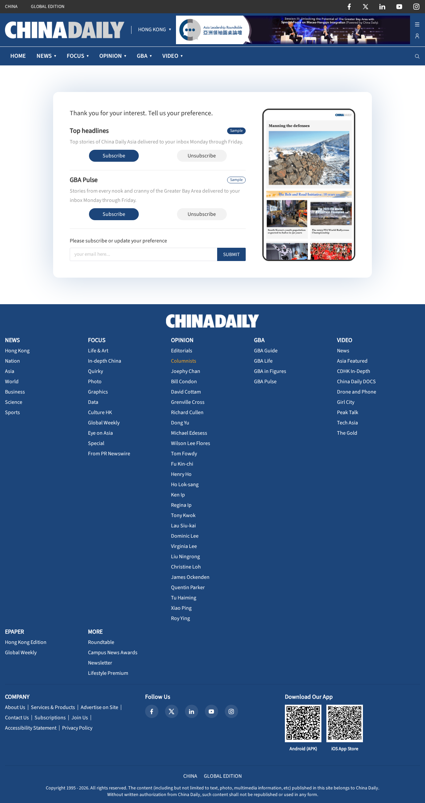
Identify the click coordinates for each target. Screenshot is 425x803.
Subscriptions (50, 717)
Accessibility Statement (30, 728)
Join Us (79, 717)
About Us (15, 707)
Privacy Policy (77, 728)
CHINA (11, 6)
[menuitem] (152, 30)
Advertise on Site (99, 707)
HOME (18, 56)
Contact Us (17, 717)
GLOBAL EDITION (47, 6)
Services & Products (53, 707)
